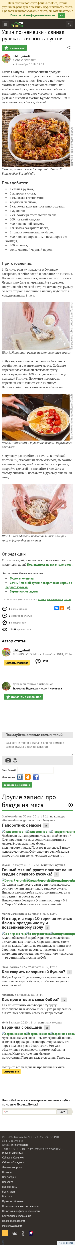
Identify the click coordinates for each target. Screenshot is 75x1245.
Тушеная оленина (21, 578)
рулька (42, 599)
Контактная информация (16, 1216)
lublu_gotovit (21, 56)
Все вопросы (9, 1186)
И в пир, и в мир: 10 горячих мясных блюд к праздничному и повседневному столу (37, 923)
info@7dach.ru (20, 1144)
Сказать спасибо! (16, 663)
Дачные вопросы (12, 1167)
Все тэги (7, 1196)
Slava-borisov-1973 (14, 967)
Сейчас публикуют (13, 1157)
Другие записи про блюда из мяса (29, 800)
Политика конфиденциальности (21, 1211)
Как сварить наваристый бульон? (33, 971)
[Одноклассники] (62, 608)
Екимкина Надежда (25, 688)
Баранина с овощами (24, 591)
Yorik (5, 1022)
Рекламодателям (12, 1225)
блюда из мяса (55, 599)
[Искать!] (69, 24)
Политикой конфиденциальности (32, 15)
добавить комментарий (17, 784)
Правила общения (12, 1201)
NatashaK (8, 994)
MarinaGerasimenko (14, 913)
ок (61, 15)
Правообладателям (13, 1220)
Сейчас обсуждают (13, 1162)
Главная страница (12, 1152)
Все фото (7, 1182)
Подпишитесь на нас (41, 565)
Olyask (6, 865)
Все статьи (8, 1191)
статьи (67, 599)
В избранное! (17, 48)
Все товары (9, 1177)
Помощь (7, 1172)
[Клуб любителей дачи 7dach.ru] (17, 24)
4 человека (55, 688)
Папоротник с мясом (21, 825)
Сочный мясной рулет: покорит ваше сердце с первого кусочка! (37, 872)
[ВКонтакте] (56, 608)
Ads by (62, 1243)
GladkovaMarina (12, 816)
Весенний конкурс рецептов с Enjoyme (28, 820)
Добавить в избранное (26, 697)
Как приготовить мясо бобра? (30, 999)
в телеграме (63, 565)
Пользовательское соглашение (20, 1206)
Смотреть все (11, 1071)
